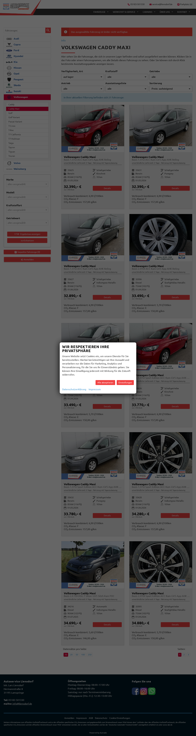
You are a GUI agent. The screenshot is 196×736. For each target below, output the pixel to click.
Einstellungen (125, 382)
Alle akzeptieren (105, 382)
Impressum (95, 389)
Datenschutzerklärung (74, 389)
